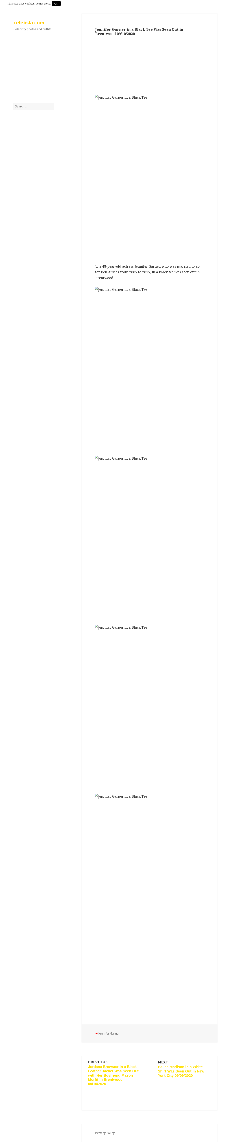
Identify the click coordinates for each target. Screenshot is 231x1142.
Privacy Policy (105, 1133)
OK (56, 3)
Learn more (43, 3)
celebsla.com (29, 22)
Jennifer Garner (109, 1033)
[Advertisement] (34, 70)
